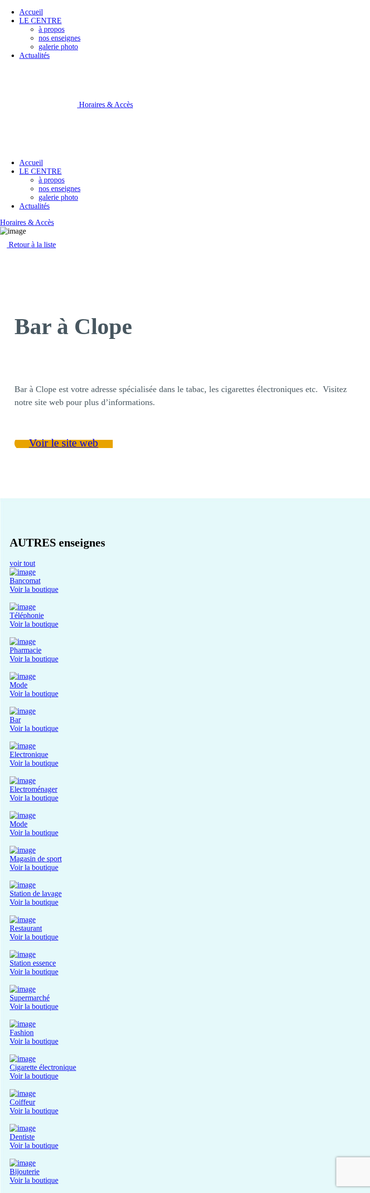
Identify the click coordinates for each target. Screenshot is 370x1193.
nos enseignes (59, 38)
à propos (52, 29)
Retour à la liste (31, 244)
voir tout (22, 563)
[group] (185, 581)
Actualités (34, 55)
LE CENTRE (40, 20)
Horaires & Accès (106, 104)
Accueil (31, 12)
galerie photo (58, 46)
